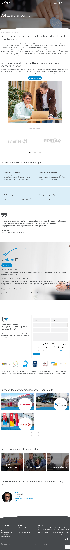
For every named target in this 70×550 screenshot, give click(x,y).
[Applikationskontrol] (58, 462)
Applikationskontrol (58, 467)
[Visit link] (17, 176)
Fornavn (36, 320)
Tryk (35, 544)
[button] (29, 152)
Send (36, 354)
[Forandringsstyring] (35, 462)
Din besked (37, 335)
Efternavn (54, 320)
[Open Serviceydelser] (30, 3)
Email (36, 325)
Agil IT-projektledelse (10, 465)
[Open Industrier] (22, 3)
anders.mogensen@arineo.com (24, 498)
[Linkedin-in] (16, 501)
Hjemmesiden (4, 32)
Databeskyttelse (30, 544)
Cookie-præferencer (22, 544)
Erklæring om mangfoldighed (42, 544)
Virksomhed (37, 330)
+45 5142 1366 (20, 496)
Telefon (53, 325)
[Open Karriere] (49, 3)
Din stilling (54, 330)
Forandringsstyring (35, 467)
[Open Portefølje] (16, 3)
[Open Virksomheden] (43, 3)
